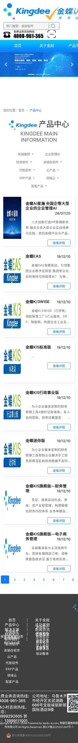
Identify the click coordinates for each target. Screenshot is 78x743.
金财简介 (42, 627)
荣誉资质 (42, 633)
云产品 (50, 170)
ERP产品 (25, 178)
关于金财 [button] (42, 620)
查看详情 (59, 243)
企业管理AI (52, 154)
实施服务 (42, 647)
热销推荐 (24, 154)
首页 (21, 110)
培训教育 (42, 653)
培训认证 (42, 641)
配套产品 (37, 186)
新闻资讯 (42, 636)
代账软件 (25, 170)
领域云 (50, 178)
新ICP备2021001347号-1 (58, 727)
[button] (6, 64)
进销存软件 (50, 162)
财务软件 (22, 162)
